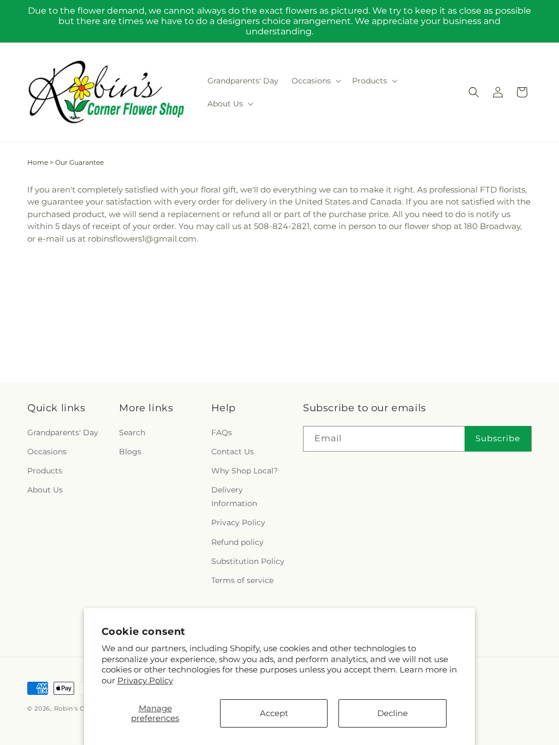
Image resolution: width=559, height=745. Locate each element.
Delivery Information (234, 496)
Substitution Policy (247, 561)
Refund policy (237, 542)
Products (44, 471)
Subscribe (497, 438)
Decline (392, 713)
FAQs (221, 432)
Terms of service (242, 580)
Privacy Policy (145, 680)
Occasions (47, 451)
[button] (315, 80)
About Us (45, 490)
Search (132, 432)
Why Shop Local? (244, 471)
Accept (274, 713)
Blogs (130, 451)
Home (37, 162)
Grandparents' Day (62, 432)
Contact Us (232, 451)
